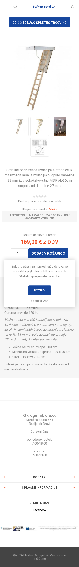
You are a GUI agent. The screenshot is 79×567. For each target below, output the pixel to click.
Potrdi (39, 290)
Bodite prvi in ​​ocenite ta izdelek (39, 201)
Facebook (39, 510)
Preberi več (39, 301)
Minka (53, 209)
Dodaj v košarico (48, 253)
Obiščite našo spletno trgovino (40, 22)
